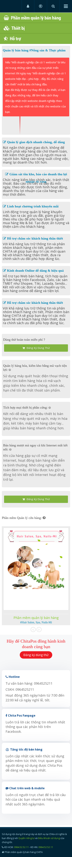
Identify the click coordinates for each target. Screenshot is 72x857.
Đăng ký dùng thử (38, 348)
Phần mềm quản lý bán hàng (35, 18)
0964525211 (43, 683)
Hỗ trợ (14, 38)
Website (10, 6)
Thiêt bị (17, 28)
